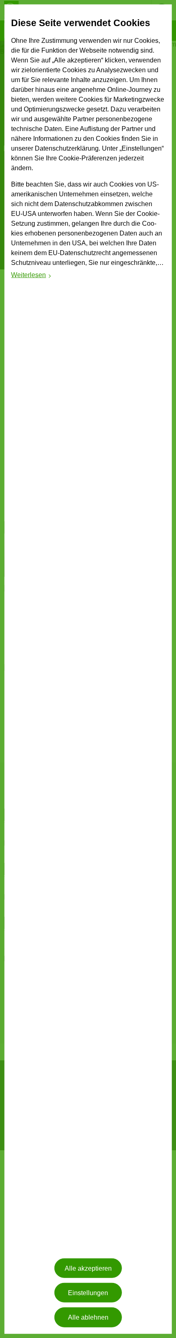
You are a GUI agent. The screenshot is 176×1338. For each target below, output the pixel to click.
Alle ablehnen (88, 1317)
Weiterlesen (31, 276)
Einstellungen (88, 1292)
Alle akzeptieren (88, 1268)
